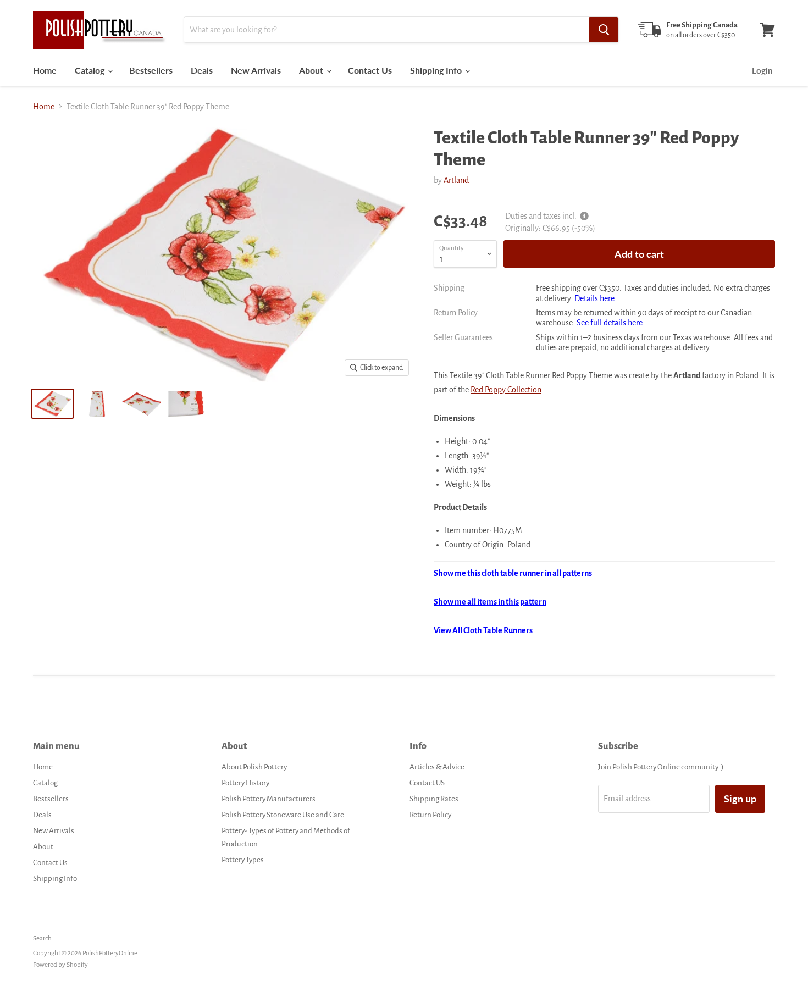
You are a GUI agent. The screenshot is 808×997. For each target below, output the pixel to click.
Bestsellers (151, 70)
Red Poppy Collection (506, 389)
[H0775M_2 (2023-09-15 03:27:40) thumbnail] (141, 404)
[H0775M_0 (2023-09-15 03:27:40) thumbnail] (186, 404)
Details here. (595, 298)
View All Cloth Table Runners (483, 630)
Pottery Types (243, 860)
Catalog (91, 70)
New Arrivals (256, 70)
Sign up (740, 799)
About (312, 70)
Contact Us (370, 70)
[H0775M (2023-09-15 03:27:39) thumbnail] (52, 404)
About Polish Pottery (254, 767)
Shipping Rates (433, 799)
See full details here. (611, 322)
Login (762, 70)
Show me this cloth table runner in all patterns (513, 573)
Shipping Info (437, 70)
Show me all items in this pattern (490, 601)
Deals (202, 70)
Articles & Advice (436, 767)
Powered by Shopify (60, 964)
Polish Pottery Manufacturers (269, 799)
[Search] (603, 29)
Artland (456, 180)
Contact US (427, 783)
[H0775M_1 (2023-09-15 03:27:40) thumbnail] (97, 404)
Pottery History (245, 783)
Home (45, 70)
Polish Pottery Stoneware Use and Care (283, 815)
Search (42, 938)
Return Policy (430, 815)
